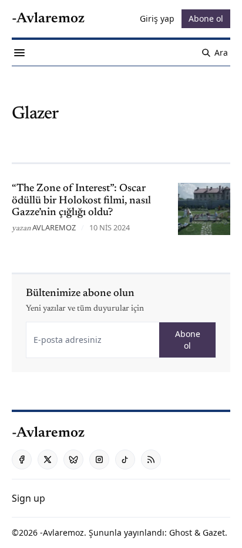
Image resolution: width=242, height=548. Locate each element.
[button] (28, 498)
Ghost (180, 532)
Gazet (214, 532)
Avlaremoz (54, 227)
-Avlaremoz (62, 532)
